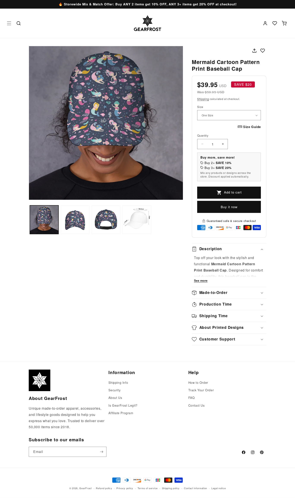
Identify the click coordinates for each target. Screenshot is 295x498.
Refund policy (104, 488)
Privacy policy (124, 488)
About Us (115, 398)
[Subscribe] (101, 452)
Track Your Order (201, 390)
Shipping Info (118, 382)
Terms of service (148, 488)
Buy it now (229, 207)
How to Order (198, 382)
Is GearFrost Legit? (122, 405)
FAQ (191, 398)
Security (114, 390)
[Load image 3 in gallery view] (106, 219)
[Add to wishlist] (262, 50)
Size (200, 107)
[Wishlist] (274, 23)
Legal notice (218, 488)
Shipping (203, 99)
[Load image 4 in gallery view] (136, 219)
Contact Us (196, 405)
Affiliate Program (120, 413)
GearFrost (85, 488)
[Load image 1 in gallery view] (44, 219)
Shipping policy (171, 488)
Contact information (195, 488)
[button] (9, 23)
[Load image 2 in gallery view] (75, 219)
